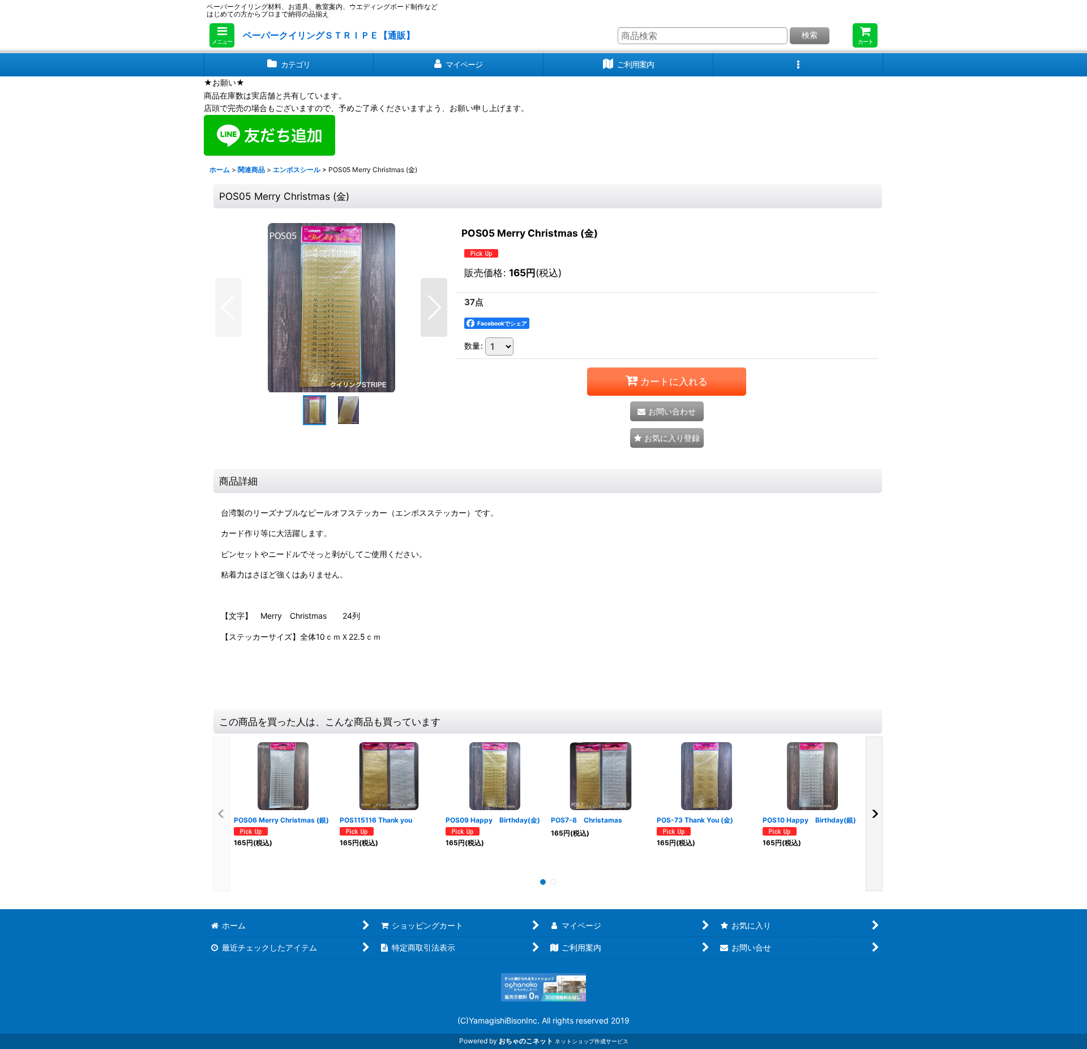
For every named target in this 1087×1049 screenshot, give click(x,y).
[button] (221, 35)
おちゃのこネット (526, 1041)
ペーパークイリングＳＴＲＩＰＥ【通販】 (329, 35)
